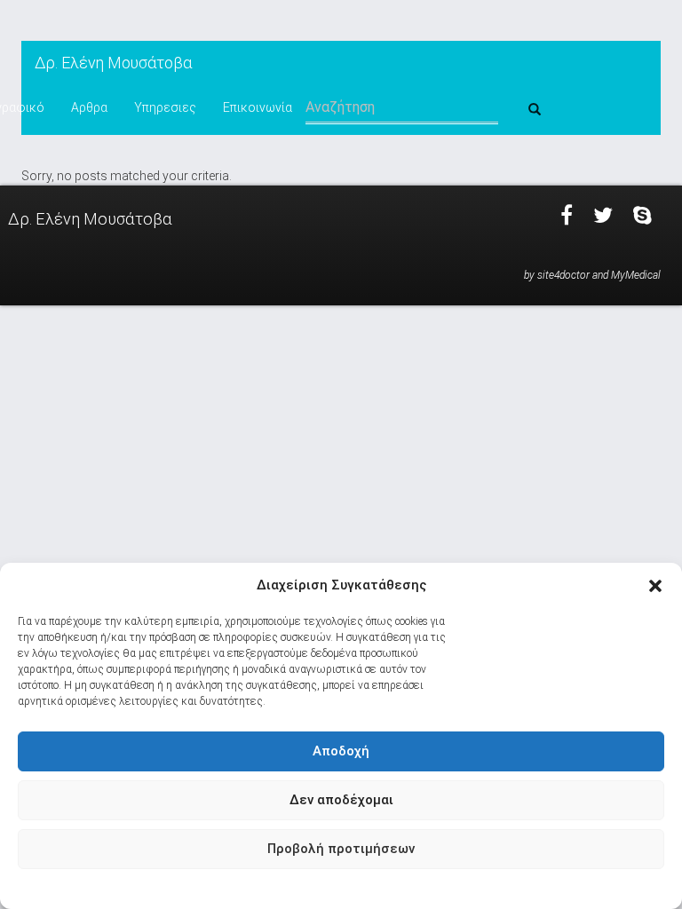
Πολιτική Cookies (332, 887)
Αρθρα (89, 107)
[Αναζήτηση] (534, 110)
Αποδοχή (341, 751)
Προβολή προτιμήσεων (341, 849)
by (529, 275)
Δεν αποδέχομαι (341, 800)
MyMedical (636, 275)
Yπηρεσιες (165, 107)
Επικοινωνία (257, 107)
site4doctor (563, 275)
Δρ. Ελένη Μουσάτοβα (113, 62)
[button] (655, 586)
